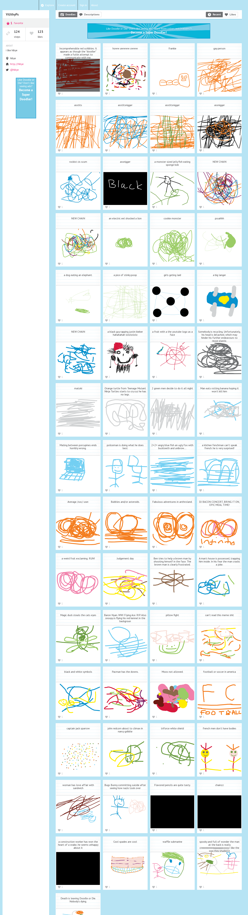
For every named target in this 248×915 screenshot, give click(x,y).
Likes (233, 14)
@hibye (14, 69)
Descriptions (92, 14)
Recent (217, 14)
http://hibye (17, 64)
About (94, 5)
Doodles (70, 14)
